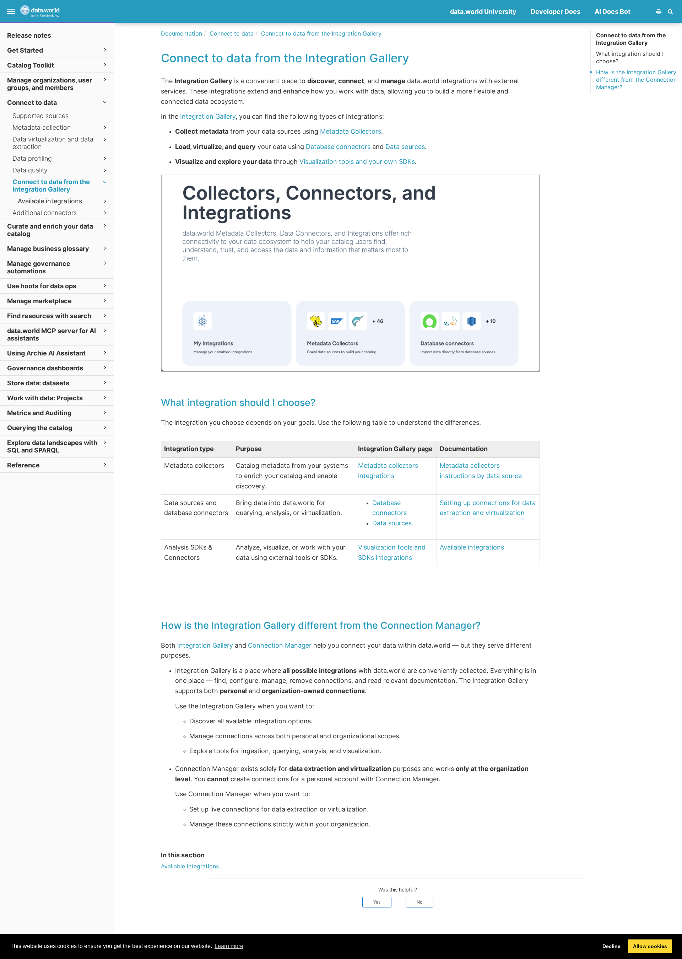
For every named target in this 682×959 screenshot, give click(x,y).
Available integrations (50, 201)
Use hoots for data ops (41, 286)
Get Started (25, 50)
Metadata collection (41, 127)
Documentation (181, 33)
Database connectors (338, 146)
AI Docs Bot (612, 11)
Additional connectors (44, 212)
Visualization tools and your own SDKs (357, 161)
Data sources (405, 146)
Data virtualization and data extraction (52, 142)
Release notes (29, 35)
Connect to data (32, 102)
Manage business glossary (48, 248)
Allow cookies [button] (650, 946)
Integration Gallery (208, 116)
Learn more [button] (229, 946)
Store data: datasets (38, 383)
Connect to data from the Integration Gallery (51, 185)
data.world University (483, 11)
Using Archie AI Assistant (46, 353)
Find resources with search (49, 316)
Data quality (30, 170)
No (419, 902)
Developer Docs (555, 11)
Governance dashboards (45, 368)
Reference (23, 465)
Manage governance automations (38, 267)
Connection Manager (280, 645)
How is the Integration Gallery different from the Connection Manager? (636, 80)
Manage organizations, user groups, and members (49, 83)
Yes (376, 902)
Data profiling (32, 158)
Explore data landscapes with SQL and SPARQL (52, 446)
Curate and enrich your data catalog (50, 230)
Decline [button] (611, 946)
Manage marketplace (39, 301)
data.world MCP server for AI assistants (51, 334)
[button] (670, 11)
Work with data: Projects (45, 398)
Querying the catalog (39, 428)
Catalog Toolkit (30, 65)
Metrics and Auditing (39, 413)
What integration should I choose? (630, 57)
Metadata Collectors (350, 131)
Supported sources (40, 115)
